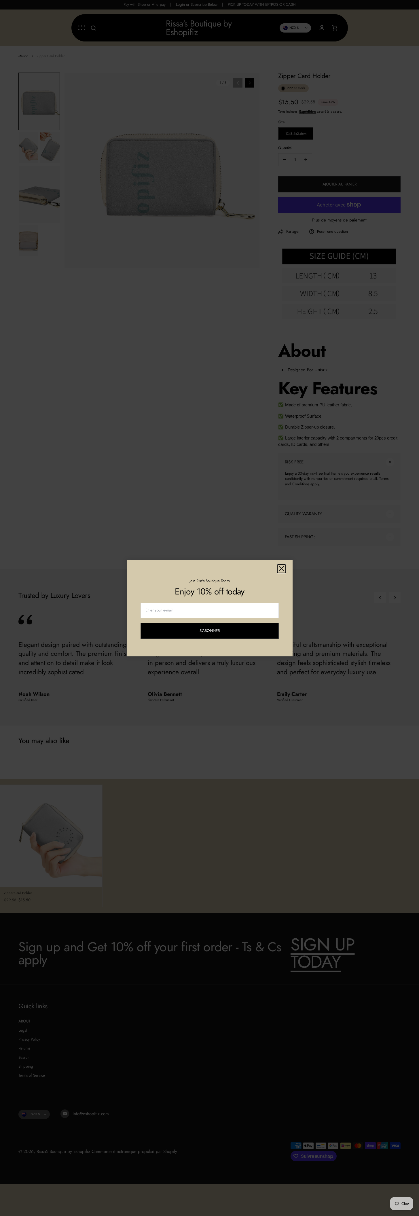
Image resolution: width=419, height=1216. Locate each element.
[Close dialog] (281, 569)
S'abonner (215, 631)
